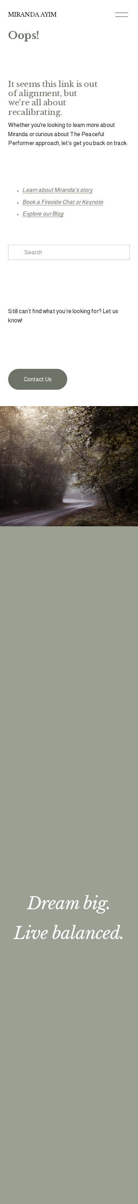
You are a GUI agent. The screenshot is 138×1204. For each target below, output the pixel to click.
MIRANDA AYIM (32, 14)
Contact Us (38, 379)
